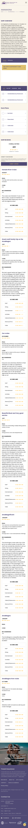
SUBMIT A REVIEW (14, 164)
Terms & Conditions (13, 782)
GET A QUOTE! (19, 779)
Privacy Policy (4, 785)
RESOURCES (4, 779)
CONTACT (3, 782)
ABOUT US (11, 779)
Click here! (21, 776)
